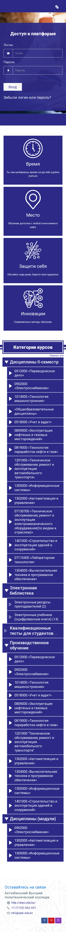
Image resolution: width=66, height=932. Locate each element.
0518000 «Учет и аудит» (33, 422)
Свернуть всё (57, 355)
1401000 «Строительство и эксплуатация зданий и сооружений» (35, 545)
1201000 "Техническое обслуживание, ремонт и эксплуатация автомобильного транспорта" (34, 741)
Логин (8, 45)
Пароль (9, 62)
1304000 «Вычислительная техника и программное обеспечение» (35, 575)
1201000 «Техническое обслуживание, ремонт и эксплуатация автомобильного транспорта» (34, 468)
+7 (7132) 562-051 (23, 908)
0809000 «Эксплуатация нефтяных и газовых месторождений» (33, 435)
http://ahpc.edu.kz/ (23, 902)
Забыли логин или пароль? (27, 97)
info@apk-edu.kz (22, 913)
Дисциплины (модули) (33, 818)
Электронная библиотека (23, 590)
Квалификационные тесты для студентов (31, 631)
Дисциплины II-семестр (34, 362)
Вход (13, 87)
